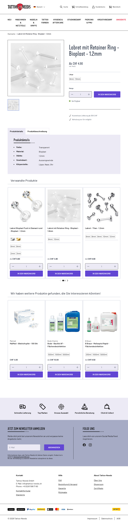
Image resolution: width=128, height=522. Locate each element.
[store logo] (19, 6)
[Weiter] (67, 280)
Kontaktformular (23, 491)
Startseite (11, 34)
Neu (9, 19)
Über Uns (98, 480)
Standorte (20, 495)
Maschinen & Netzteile (20, 22)
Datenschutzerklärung (21, 457)
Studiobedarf (74, 19)
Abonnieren (54, 447)
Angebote (121, 19)
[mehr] (89, 94)
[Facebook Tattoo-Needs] (84, 444)
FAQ (60, 480)
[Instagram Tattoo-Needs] (90, 444)
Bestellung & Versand (67, 484)
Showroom (98, 484)
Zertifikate (98, 488)
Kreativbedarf (105, 19)
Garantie (62, 488)
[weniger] (72, 94)
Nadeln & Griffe (33, 22)
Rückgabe (62, 492)
